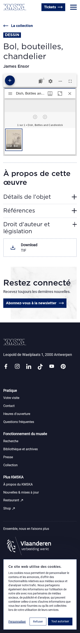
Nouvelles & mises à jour (21, 492)
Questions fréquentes (18, 422)
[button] (13, 140)
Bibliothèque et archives (20, 449)
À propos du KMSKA (18, 484)
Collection (10, 465)
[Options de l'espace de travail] (60, 81)
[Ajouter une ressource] (10, 80)
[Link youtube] (51, 366)
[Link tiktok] (40, 366)
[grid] (40, 141)
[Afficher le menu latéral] (10, 93)
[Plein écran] (70, 81)
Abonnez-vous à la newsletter (31, 303)
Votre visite (11, 398)
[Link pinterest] (63, 366)
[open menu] (73, 7)
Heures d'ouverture (18, 17)
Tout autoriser (60, 621)
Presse (8, 457)
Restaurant (13, 500)
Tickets (50, 7)
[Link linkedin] (28, 366)
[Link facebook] (5, 366)
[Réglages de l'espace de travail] (50, 81)
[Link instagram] (17, 366)
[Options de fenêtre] (50, 93)
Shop (9, 508)
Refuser (38, 621)
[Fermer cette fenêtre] (70, 93)
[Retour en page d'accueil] (14, 7)
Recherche (10, 441)
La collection (22, 25)
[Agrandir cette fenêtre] (60, 93)
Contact (9, 406)
